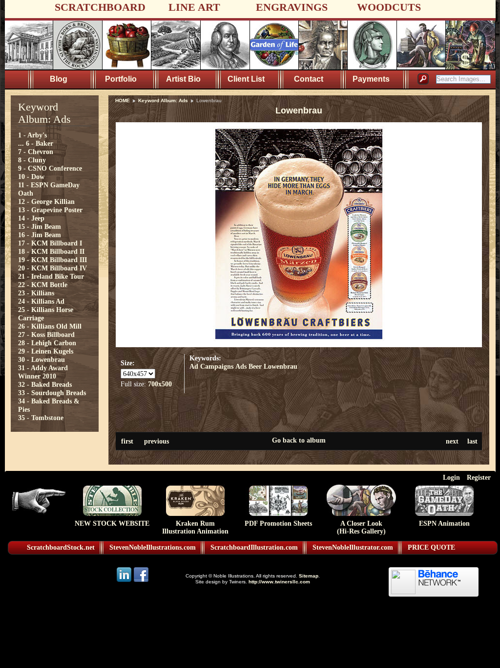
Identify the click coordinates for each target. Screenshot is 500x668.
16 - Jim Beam (39, 235)
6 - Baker (39, 143)
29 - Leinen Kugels (45, 351)
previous (156, 441)
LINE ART (194, 7)
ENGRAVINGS (292, 7)
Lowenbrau (280, 366)
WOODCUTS (389, 7)
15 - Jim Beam (39, 226)
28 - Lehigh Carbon (47, 343)
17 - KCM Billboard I (50, 243)
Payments (371, 79)
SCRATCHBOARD (100, 7)
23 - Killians (36, 293)
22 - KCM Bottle (42, 285)
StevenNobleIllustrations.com (152, 547)
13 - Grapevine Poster (50, 210)
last (472, 441)
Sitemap (308, 576)
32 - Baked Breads (45, 384)
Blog (58, 79)
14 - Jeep (31, 218)
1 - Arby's (32, 135)
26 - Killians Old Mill (50, 326)
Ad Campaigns (211, 366)
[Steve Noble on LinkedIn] (124, 581)
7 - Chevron (35, 152)
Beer (255, 366)
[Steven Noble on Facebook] (141, 581)
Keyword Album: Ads (163, 100)
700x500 (160, 384)
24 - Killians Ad (41, 301)
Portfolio (121, 79)
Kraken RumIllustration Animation (195, 527)
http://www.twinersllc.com (279, 581)
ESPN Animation (444, 523)
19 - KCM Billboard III (52, 260)
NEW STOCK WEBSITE (112, 523)
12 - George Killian (46, 201)
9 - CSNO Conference (50, 168)
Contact (308, 79)
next (452, 441)
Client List (246, 79)
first (127, 441)
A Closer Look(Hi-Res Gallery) (361, 527)
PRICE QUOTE (431, 547)
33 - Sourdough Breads (52, 393)
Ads (241, 366)
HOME (122, 100)
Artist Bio (183, 79)
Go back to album (299, 440)
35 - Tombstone (40, 418)
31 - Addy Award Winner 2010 (43, 372)
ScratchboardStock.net (61, 547)
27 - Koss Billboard (46, 334)
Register (479, 477)
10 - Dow (31, 176)
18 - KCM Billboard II (51, 251)
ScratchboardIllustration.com (254, 547)
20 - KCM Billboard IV (52, 268)
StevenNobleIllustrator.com (352, 547)
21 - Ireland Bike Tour (51, 276)
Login (451, 477)
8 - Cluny (32, 160)
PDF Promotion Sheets (278, 523)
